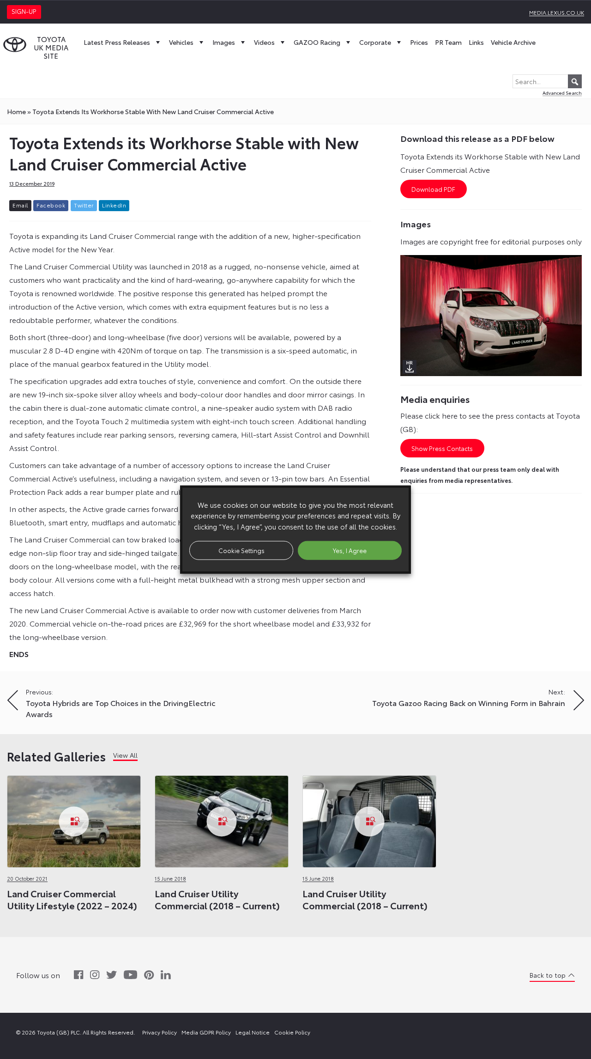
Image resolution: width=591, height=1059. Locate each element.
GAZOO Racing (317, 42)
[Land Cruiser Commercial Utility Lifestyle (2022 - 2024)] (73, 819)
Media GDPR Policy (206, 1032)
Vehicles (181, 42)
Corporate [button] (375, 42)
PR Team (448, 42)
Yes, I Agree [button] (350, 550)
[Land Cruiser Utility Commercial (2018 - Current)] (221, 819)
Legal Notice (252, 1032)
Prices (419, 42)
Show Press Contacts (442, 448)
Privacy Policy (159, 1032)
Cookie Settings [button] (241, 550)
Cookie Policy (292, 1032)
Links (476, 42)
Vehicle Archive (513, 42)
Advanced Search (562, 92)
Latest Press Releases (117, 42)
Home (16, 111)
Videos (264, 42)
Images (223, 42)
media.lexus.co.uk (556, 12)
